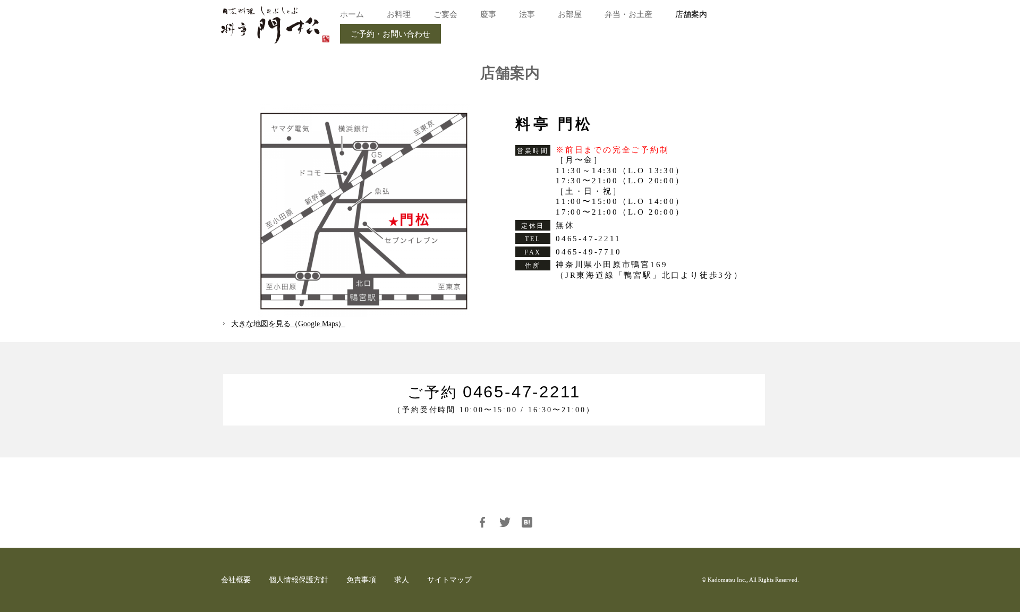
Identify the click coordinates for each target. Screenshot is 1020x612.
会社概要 (236, 580)
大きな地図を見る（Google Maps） (288, 324)
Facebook (482, 522)
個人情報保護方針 (298, 580)
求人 (401, 580)
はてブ (527, 522)
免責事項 (361, 580)
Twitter (505, 522)
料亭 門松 (275, 25)
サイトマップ (449, 580)
